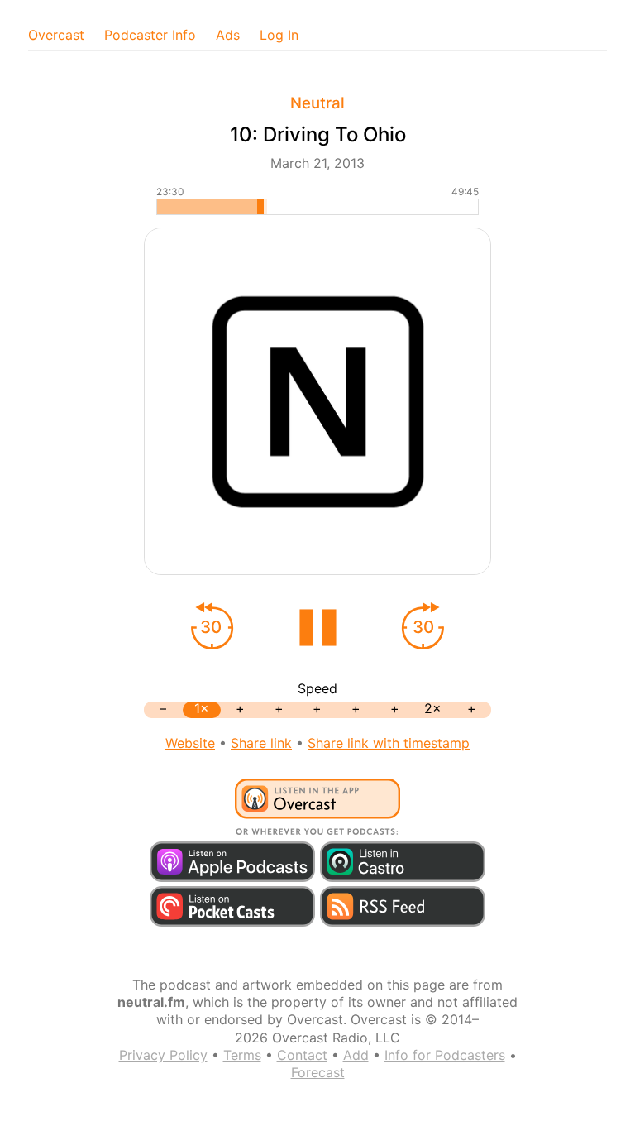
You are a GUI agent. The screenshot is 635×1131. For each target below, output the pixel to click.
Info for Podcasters (444, 1055)
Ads (228, 34)
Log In (279, 34)
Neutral (317, 103)
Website (190, 743)
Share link (261, 743)
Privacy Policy (163, 1055)
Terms (242, 1055)
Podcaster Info (150, 34)
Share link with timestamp (389, 743)
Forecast (318, 1072)
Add (356, 1055)
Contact (302, 1055)
